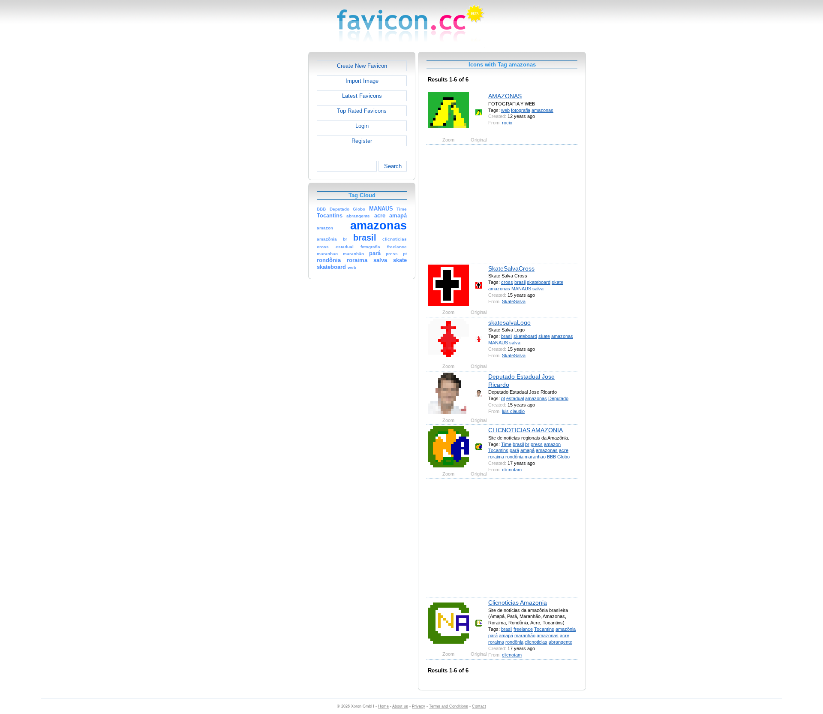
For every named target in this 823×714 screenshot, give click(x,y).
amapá (527, 450)
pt (503, 398)
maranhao (535, 456)
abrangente (560, 642)
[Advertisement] (271, 180)
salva (538, 288)
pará (514, 450)
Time (506, 444)
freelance (523, 629)
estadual (515, 398)
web (505, 110)
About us (400, 706)
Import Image (361, 81)
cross (507, 282)
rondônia (514, 456)
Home (383, 706)
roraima (496, 456)
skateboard (538, 282)
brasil (520, 282)
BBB (551, 456)
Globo (563, 456)
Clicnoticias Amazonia (517, 602)
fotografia (520, 110)
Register (361, 141)
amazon (552, 444)
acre (563, 450)
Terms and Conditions (448, 706)
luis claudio (513, 411)
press (537, 444)
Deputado (558, 398)
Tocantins (498, 450)
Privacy (418, 706)
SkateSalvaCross (511, 268)
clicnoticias (536, 642)
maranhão (524, 635)
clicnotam (512, 469)
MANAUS (521, 288)
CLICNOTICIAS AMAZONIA (525, 430)
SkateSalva (514, 301)
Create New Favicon (362, 66)
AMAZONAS (505, 96)
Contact (479, 706)
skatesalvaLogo (509, 322)
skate (557, 282)
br (527, 444)
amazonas (542, 110)
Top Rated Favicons (362, 111)
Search (393, 166)
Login (362, 126)
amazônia (566, 629)
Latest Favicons (362, 96)
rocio (507, 122)
